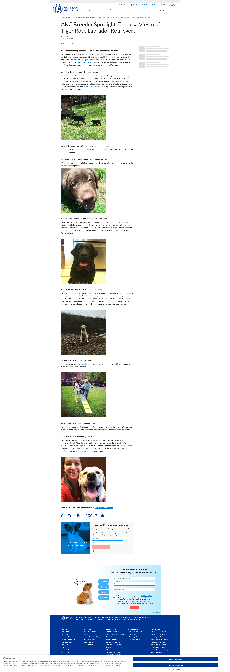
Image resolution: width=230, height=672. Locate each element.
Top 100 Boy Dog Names (158, 634)
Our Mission (65, 631)
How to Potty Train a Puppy (159, 650)
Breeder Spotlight (68, 44)
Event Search (124, 5)
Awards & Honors (66, 642)
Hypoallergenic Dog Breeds (159, 639)
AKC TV (163, 5)
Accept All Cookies (176, 659)
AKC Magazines (88, 644)
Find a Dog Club (133, 637)
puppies (125, 222)
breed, (120, 296)
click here (140, 610)
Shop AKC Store (89, 642)
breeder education (89, 44)
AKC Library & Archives (68, 639)
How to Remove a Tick (158, 647)
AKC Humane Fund (134, 639)
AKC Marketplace (112, 57)
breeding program (90, 86)
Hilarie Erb (66, 37)
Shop (155, 5)
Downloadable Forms (112, 631)
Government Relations (113, 642)
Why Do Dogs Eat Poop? (158, 642)
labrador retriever (78, 44)
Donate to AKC (133, 634)
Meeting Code (65, 652)
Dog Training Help (89, 639)
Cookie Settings (176, 669)
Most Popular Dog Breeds (159, 637)
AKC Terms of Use (146, 596)
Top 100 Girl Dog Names (158, 631)
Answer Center (110, 637)
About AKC (64, 629)
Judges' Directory (111, 639)
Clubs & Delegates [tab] (130, 10)
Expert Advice (70, 17)
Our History (65, 634)
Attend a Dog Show (134, 629)
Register (146, 5)
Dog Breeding (80, 17)
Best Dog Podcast (156, 652)
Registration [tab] (101, 10)
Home (63, 17)
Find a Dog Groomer (90, 631)
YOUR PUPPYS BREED (117, 581)
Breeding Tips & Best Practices (95, 17)
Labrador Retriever (84, 62)
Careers (63, 647)
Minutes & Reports (67, 637)
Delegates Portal (111, 629)
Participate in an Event (135, 631)
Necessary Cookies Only (176, 665)
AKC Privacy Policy (156, 612)
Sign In (175, 5)
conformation (87, 364)
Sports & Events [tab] (115, 10)
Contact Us (64, 655)
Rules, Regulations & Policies (115, 634)
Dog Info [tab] (90, 10)
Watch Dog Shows (156, 629)
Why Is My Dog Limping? (158, 644)
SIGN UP (134, 607)
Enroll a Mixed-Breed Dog (92, 637)
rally (98, 364)
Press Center (65, 644)
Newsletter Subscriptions (69, 650)
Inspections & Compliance (114, 644)
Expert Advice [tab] (145, 10)
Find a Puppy (136, 5)
